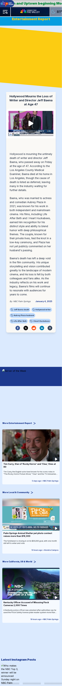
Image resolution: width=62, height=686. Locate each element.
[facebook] (17, 328)
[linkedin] (42, 328)
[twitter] (25, 328)
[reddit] (34, 328)
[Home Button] (30, 11)
